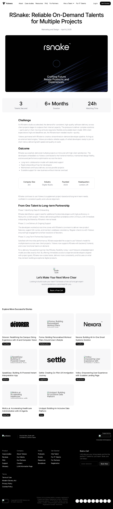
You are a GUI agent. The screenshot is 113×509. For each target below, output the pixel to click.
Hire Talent (55, 454)
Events (40, 457)
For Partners (54, 3)
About (21, 3)
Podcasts (41, 454)
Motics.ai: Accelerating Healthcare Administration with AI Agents (17, 409)
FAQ (46, 3)
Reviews (5, 457)
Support (5, 463)
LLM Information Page (24, 466)
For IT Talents (81, 3)
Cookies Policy (7, 487)
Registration (55, 463)
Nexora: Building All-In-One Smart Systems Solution (90, 338)
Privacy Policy (7, 483)
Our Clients (21, 457)
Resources (39, 3)
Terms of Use (7, 477)
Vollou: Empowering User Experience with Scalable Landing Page (91, 374)
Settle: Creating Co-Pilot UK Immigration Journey (56, 374)
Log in (95, 3)
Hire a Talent (67, 3)
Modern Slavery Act (9, 480)
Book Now (104, 464)
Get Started (105, 3)
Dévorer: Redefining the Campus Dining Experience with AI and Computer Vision (19, 338)
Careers (19, 463)
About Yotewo (22, 454)
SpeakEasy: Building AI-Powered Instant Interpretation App (19, 374)
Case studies (29, 3)
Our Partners (21, 460)
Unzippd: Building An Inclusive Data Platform (54, 409)
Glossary (5, 466)
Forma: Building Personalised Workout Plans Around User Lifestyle (55, 338)
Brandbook (42, 463)
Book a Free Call (56, 290)
